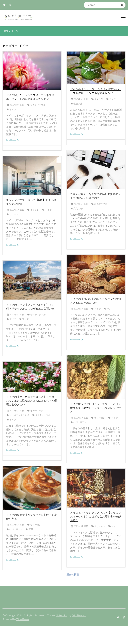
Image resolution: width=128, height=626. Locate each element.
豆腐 (31, 529)
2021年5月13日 (81, 308)
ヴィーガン (35, 524)
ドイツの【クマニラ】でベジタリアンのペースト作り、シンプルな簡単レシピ (95, 91)
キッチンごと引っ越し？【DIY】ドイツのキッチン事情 (31, 201)
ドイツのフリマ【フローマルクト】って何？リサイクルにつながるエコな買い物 (30, 306)
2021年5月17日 (81, 204)
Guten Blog (62, 615)
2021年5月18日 (81, 99)
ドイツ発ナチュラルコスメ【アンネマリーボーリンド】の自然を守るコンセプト (31, 97)
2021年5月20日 (17, 314)
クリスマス (99, 526)
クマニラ (98, 99)
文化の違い (79, 208)
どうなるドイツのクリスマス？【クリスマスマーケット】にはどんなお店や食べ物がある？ (95, 516)
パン (109, 308)
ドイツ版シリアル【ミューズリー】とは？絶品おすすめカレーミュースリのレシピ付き (95, 408)
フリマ (25, 319)
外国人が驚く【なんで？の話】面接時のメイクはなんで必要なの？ (95, 196)
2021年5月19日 (17, 524)
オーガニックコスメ (19, 415)
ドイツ (13, 109)
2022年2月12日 (17, 105)
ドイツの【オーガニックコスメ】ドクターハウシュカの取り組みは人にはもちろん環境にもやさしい (31, 400)
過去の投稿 (72, 574)
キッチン (34, 209)
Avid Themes (79, 615)
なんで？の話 (100, 204)
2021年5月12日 (81, 417)
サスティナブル (38, 105)
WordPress (22, 619)
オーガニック (36, 410)
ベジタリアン (16, 529)
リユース (14, 214)
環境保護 (78, 103)
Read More (11, 140)
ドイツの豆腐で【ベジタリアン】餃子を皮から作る (31, 516)
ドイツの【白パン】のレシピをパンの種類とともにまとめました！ (95, 301)
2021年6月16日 (17, 209)
